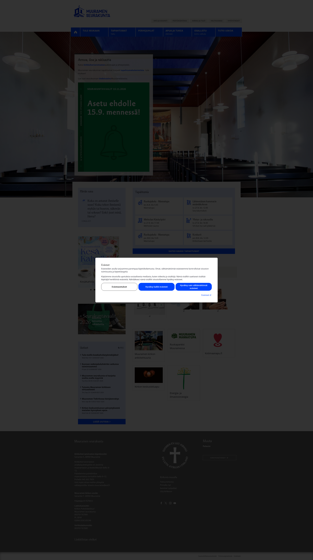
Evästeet (206, 295)
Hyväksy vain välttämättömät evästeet (193, 287)
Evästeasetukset (119, 286)
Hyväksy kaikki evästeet (156, 286)
